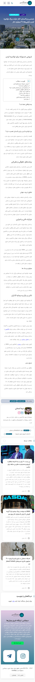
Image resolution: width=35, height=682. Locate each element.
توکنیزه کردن (13, 401)
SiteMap (14, 671)
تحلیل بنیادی (25, 340)
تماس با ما (20, 675)
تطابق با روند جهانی (24, 91)
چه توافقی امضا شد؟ (24, 86)
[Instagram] (19, 412)
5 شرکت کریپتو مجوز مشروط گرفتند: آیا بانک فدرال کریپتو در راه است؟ (21, 434)
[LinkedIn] (22, 412)
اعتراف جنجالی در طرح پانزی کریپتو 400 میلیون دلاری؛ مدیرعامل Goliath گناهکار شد (18, 561)
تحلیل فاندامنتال (14, 15)
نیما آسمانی (13, 28)
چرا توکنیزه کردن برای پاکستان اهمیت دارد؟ (19, 88)
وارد (13, 601)
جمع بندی (26, 99)
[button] (17, 643)
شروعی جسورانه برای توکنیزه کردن (21, 84)
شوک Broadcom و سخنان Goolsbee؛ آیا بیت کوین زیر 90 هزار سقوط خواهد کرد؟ (15, 431)
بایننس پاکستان (21, 401)
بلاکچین (23, 15)
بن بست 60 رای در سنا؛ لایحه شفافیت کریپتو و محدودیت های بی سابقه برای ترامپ (18, 464)
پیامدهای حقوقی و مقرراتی (22, 90)
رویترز (19, 344)
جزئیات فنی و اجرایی (24, 93)
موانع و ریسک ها (25, 95)
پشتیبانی (14, 675)
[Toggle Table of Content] (28, 81)
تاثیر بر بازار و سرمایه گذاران (22, 97)
